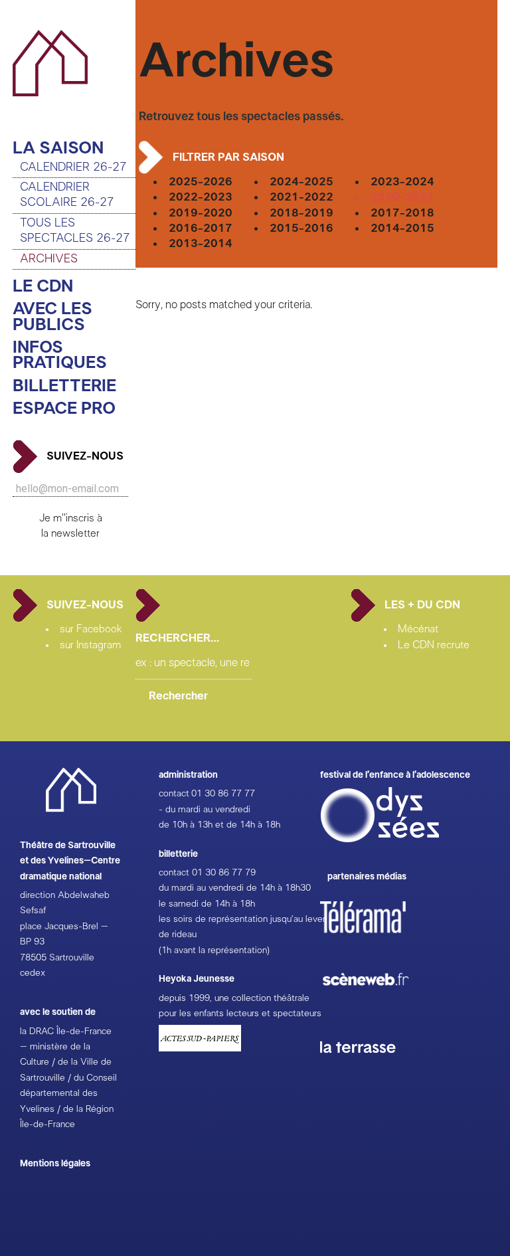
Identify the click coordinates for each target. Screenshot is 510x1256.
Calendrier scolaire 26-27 (67, 195)
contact (174, 793)
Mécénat (418, 629)
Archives (49, 259)
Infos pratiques (60, 355)
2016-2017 (200, 228)
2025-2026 (200, 181)
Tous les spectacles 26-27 (75, 230)
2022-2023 (200, 197)
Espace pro (64, 408)
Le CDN (43, 286)
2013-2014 (200, 243)
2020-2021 (402, 197)
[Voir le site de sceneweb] (377, 1007)
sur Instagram (90, 645)
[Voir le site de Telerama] (376, 938)
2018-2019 (301, 213)
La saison (58, 148)
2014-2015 (402, 228)
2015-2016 (301, 228)
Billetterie (64, 386)
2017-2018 (402, 213)
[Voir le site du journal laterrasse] (368, 1068)
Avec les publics (52, 317)
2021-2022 (301, 197)
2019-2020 (200, 213)
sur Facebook (91, 629)
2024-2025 (301, 181)
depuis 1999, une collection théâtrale (234, 998)
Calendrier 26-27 (73, 167)
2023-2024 (402, 181)
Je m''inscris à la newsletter (70, 526)
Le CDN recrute (433, 645)
